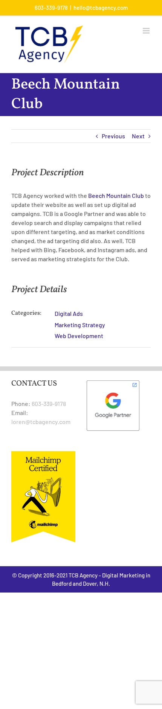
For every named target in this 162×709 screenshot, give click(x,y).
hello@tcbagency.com (100, 7)
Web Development (79, 335)
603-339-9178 (49, 403)
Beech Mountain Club (116, 195)
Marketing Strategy (80, 324)
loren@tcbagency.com (40, 421)
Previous (113, 135)
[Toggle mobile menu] (147, 31)
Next (138, 135)
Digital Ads (69, 313)
